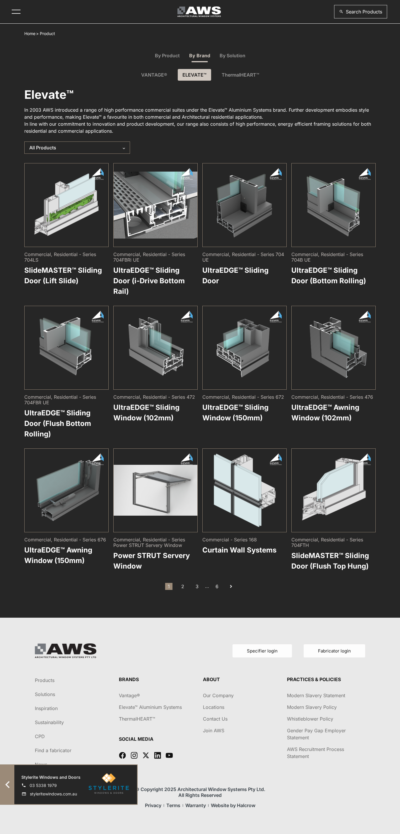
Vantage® (129, 695)
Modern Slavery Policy (312, 707)
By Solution (232, 55)
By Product (167, 55)
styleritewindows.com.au (53, 793)
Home (29, 33)
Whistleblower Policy (310, 719)
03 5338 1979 (43, 785)
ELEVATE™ (194, 75)
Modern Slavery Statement (316, 695)
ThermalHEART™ (240, 75)
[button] (360, 11)
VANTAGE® (154, 75)
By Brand (199, 55)
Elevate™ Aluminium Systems (150, 707)
